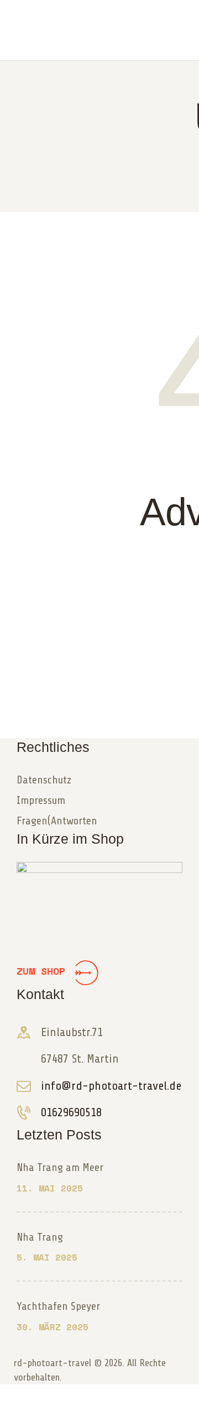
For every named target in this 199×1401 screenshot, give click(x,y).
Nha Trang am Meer (60, 1167)
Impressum (41, 800)
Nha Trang (40, 1237)
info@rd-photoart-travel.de (111, 1085)
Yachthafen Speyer (58, 1306)
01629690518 (71, 1112)
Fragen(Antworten (57, 820)
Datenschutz (44, 779)
